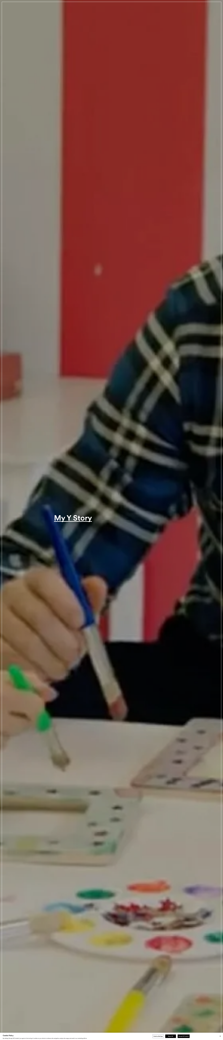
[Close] (220, 1036)
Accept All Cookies (183, 1036)
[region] (111, 1036)
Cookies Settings (158, 1036)
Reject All (170, 1036)
